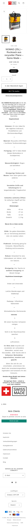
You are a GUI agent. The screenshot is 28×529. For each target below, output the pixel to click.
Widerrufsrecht (17, 519)
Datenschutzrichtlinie (10, 449)
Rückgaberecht (8, 445)
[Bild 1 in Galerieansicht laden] (5, 39)
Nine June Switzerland (13, 517)
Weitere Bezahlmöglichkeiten (14, 95)
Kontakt (5, 458)
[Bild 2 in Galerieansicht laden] (14, 39)
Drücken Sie (7, 433)
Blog (4, 462)
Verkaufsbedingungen (10, 441)
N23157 (13, 71)
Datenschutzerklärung (13, 522)
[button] (4, 3)
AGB (22, 522)
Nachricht (6, 437)
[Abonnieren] (23, 475)
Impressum (6, 454)
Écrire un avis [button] (14, 421)
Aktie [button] (4, 404)
